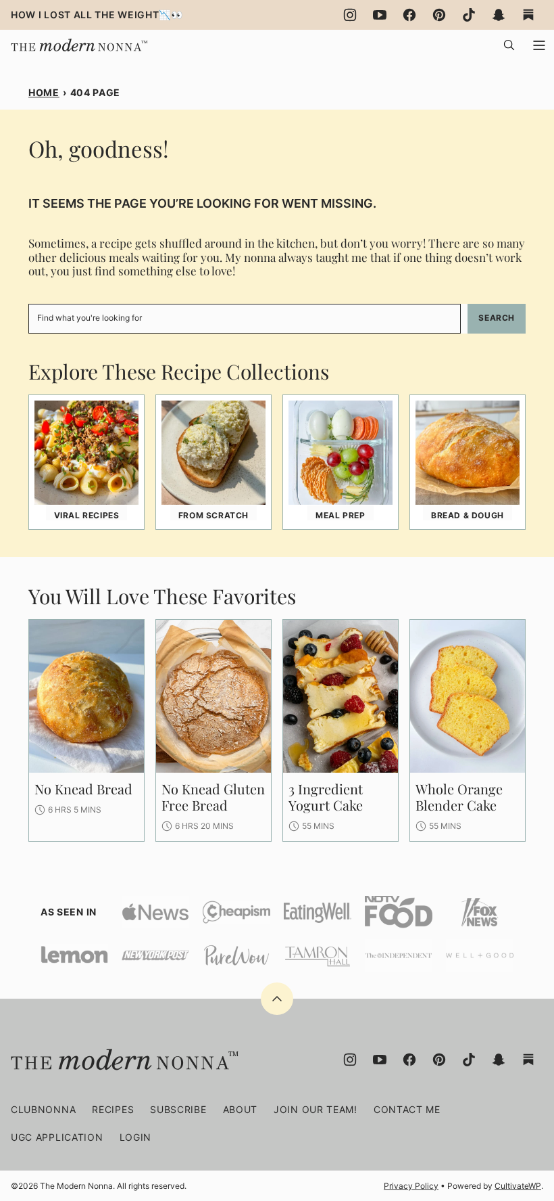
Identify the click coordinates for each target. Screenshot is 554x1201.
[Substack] (528, 15)
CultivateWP (518, 1186)
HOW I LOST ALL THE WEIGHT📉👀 (97, 14)
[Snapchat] (498, 15)
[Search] (509, 45)
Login (136, 1137)
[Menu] (539, 45)
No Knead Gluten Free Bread (213, 796)
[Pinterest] (439, 15)
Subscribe (178, 1109)
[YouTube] (380, 15)
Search (496, 318)
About (240, 1109)
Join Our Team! (315, 1109)
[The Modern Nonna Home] (78, 42)
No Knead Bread (83, 788)
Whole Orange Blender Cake (459, 796)
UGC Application (57, 1137)
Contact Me (407, 1109)
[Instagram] (350, 15)
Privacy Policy (411, 1186)
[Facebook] (409, 15)
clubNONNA (43, 1109)
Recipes (113, 1109)
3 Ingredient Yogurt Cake (325, 796)
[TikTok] (469, 15)
